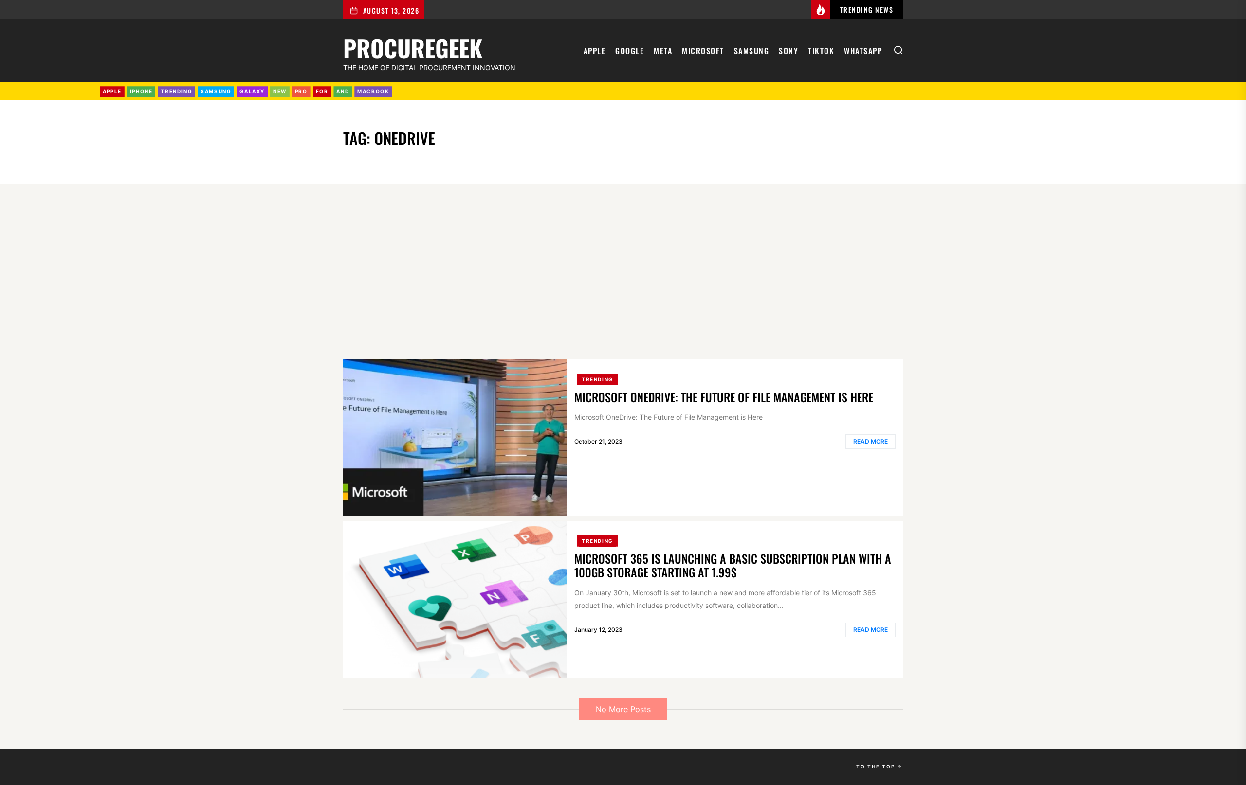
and (342, 91)
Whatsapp (863, 50)
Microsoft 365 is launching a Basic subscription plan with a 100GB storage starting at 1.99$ (732, 565)
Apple (595, 50)
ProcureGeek (412, 46)
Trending (597, 379)
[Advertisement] (623, 272)
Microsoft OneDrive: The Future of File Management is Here (723, 397)
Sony (788, 50)
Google (629, 50)
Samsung (752, 50)
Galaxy (252, 91)
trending (176, 91)
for (322, 91)
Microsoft (703, 50)
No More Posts (623, 709)
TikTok (821, 50)
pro (301, 91)
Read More (870, 441)
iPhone (141, 91)
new (280, 91)
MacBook (373, 91)
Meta (663, 50)
